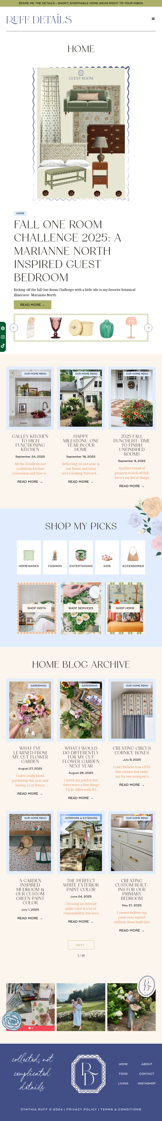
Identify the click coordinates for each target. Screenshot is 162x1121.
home (123, 1064)
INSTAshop (147, 1083)
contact (146, 1074)
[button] (153, 19)
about (146, 1064)
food (123, 1074)
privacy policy (81, 1109)
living (123, 1083)
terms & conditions (121, 1109)
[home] (44, 19)
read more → (32, 305)
